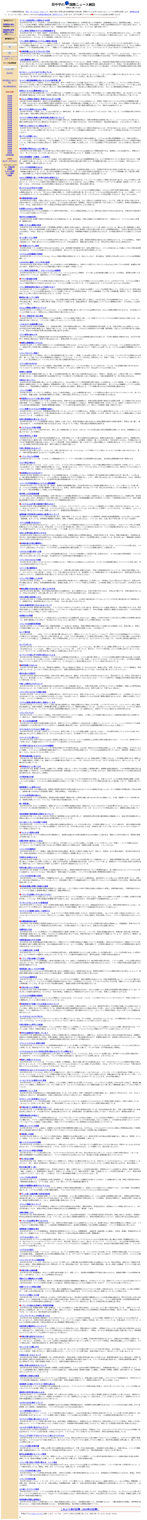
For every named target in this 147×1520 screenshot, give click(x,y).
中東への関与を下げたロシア (31, 684)
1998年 (9, 151)
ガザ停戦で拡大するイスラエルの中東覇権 (36, 746)
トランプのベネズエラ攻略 (30, 560)
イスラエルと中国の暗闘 (31, 428)
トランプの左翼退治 (27, 849)
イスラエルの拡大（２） (29, 1237)
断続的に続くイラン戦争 (29, 297)
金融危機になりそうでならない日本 (35, 51)
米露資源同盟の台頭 (29, 198)
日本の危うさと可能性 (30, 987)
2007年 (9, 132)
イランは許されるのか (28, 364)
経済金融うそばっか (29, 665)
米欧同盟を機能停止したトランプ (32, 1326)
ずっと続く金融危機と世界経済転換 (35, 1194)
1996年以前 (10, 155)
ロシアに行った (25, 645)
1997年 (9, 153)
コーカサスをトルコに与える (31, 1016)
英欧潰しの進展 (27, 1134)
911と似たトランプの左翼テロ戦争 (33, 822)
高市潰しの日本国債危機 (29, 494)
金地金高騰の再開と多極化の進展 (34, 886)
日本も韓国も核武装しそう (30, 597)
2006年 (9, 134)
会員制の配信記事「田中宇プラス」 (51, 14)
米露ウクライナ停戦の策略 (30, 1287)
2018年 (9, 108)
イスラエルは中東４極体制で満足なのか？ (38, 504)
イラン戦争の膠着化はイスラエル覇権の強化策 (38, 41)
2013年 (9, 119)
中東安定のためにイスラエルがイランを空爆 (37, 1070)
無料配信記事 (134, 12)
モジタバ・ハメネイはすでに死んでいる (35, 72)
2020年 (9, 104)
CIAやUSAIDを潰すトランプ (31, 1403)
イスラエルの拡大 (26, 1250)
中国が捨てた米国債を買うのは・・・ (36, 1107)
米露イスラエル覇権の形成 (30, 225)
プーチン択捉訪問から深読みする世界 (34, 20)
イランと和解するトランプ (30, 1204)
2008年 (9, 129)
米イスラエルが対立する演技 (31, 188)
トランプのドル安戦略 (30, 456)
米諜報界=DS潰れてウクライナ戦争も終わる (37, 1384)
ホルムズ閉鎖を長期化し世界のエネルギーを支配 (41, 99)
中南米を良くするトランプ (30, 1355)
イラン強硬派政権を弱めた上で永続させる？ (37, 287)
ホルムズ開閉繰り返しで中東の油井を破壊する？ (39, 178)
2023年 (9, 98)
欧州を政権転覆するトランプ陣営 (32, 1454)
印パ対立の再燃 (27, 1159)
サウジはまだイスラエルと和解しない (34, 729)
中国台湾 (11, 167)
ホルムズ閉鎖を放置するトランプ (32, 308)
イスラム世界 (9, 171)
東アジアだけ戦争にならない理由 (32, 109)
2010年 (9, 125)
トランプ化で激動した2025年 (31, 578)
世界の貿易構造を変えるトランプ (32, 419)
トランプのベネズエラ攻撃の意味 (32, 692)
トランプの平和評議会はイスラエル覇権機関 (37, 483)
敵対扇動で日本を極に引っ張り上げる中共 (38, 589)
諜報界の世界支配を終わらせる (31, 1392)
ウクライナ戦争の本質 (30, 833)
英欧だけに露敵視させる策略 (31, 1279)
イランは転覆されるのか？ (30, 523)
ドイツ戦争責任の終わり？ (30, 1411)
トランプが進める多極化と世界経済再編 (37, 1305)
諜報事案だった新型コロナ (30, 787)
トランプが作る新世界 (28, 1177)
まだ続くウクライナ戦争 (29, 1489)
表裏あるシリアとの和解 (29, 1126)
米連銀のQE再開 (26, 616)
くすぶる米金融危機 (29, 721)
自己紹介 (9, 73)
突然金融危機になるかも (31, 756)
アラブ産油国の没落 (29, 279)
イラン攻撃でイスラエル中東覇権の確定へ (36, 409)
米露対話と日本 (25, 930)
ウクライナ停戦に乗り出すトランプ (33, 1419)
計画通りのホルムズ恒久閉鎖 (31, 209)
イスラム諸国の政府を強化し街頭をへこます (37, 702)
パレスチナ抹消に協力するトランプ (33, 1427)
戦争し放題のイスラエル (31, 1060)
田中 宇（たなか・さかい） (36, 12)
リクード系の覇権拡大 (28, 568)
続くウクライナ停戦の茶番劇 (31, 1151)
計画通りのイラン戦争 (30, 246)
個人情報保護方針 (9, 86)
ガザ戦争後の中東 (26, 777)
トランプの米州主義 (27, 1479)
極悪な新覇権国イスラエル (32, 343)
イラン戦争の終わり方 (28, 335)
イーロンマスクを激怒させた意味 (32, 1080)
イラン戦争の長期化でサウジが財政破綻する (37, 31)
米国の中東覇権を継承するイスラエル (34, 1186)
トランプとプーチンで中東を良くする (34, 1316)
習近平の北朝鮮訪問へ (28, 217)
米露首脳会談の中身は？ (29, 1115)
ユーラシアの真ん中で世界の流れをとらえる (37, 655)
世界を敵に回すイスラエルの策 (31, 868)
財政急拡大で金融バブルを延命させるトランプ (40, 1004)
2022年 (9, 100)
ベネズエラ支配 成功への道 (30, 552)
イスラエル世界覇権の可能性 (31, 254)
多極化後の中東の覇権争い (32, 543)
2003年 (9, 140)
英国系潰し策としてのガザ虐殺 (31, 969)
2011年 (9, 123)
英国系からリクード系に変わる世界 (35, 399)
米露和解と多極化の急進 (29, 1376)
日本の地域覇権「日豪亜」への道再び (34, 157)
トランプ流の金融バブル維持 (32, 958)
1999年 (9, 148)
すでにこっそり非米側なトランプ (32, 1099)
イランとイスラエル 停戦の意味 (32, 1043)
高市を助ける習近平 (27, 673)
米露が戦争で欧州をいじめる (31, 841)
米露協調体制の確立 (29, 921)
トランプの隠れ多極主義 (29, 1446)
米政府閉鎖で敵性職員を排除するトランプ (36, 814)
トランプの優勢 (25, 390)
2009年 (9, 127)
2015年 (9, 115)
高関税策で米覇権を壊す (29, 1229)
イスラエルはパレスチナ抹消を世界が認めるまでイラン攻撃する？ (46, 1051)
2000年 (9, 146)
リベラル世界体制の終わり (30, 795)
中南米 (9, 175)
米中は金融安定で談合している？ (34, 1033)
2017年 (9, 110)
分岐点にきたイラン (27, 380)
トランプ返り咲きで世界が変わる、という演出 (38, 1462)
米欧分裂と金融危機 (29, 1270)
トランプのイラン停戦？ (29, 353)
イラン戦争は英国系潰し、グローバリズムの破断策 (40, 271)
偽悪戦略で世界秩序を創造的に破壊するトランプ (39, 514)
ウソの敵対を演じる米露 (29, 950)
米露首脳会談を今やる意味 (30, 940)
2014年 (9, 117)
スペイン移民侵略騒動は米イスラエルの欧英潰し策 (40, 80)
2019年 (9, 106)
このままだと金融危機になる (31, 324)
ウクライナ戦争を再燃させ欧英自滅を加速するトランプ (41, 118)
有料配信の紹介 (8, 24)
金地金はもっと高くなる (31, 766)
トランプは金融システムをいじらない (36, 894)
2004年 (9, 138)
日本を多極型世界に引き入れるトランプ (35, 605)
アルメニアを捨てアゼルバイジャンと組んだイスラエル (41, 1436)
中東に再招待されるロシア (30, 448)
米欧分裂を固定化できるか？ (32, 1336)
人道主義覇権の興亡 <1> (29, 60)
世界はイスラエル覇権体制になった (33, 91)
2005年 (9, 136)
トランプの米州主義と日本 (30, 876)
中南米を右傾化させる (28, 857)
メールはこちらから (36, 1513)
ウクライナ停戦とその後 (29, 1295)
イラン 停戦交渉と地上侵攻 (32, 316)
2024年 (9, 96)
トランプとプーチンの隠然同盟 (31, 1260)
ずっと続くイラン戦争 (28, 238)
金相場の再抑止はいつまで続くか (34, 149)
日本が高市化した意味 (28, 436)
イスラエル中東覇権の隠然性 (31, 996)
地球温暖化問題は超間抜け (30, 1500)
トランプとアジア (26, 713)
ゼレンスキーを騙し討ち (29, 1347)
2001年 (9, 144)
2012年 (9, 121)
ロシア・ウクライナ (9, 161)
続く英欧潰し (24, 804)
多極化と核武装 (25, 372)
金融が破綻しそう (26, 1212)
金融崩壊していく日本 (28, 1091)
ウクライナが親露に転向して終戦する (34, 911)
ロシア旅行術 (24, 632)
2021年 (9, 102)
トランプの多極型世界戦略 (30, 624)
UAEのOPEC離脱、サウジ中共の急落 (34, 262)
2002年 (9, 142)
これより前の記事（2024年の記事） (80, 1509)
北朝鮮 (9, 169)
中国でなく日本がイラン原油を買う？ (34, 126)
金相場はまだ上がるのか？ (32, 473)
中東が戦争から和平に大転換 (31, 1025)
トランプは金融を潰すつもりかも (34, 1221)
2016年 (9, 113)
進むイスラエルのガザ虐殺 (30, 1142)
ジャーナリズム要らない (29, 737)
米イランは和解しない (28, 136)
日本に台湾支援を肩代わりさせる (32, 533)
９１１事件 (10, 173)
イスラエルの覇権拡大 (28, 977)
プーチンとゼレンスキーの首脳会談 (33, 903)
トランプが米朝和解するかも (31, 167)
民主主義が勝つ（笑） (28, 1167)
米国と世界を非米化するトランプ (32, 1365)
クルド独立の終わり (27, 463)
